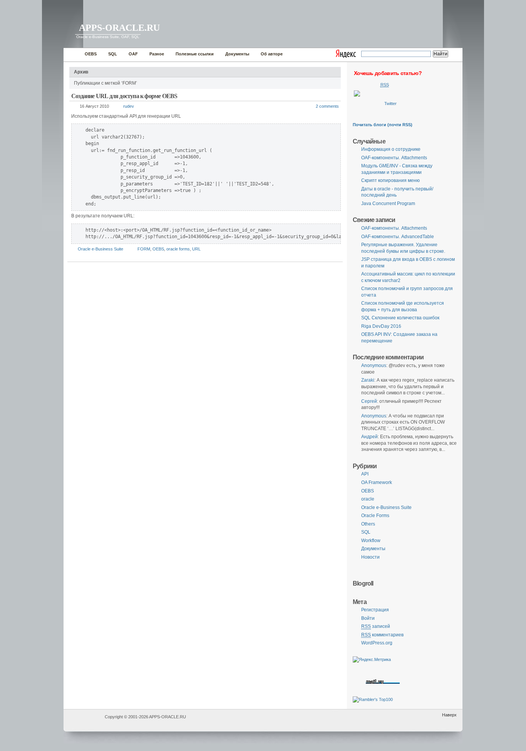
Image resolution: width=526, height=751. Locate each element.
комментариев (382, 635)
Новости (370, 557)
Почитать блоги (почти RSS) (382, 124)
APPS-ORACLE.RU (119, 28)
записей (375, 626)
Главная (72, 55)
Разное (156, 54)
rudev (128, 106)
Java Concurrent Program (388, 203)
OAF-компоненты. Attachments (394, 157)
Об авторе (272, 54)
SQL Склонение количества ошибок (400, 317)
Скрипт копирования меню (390, 180)
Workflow (370, 540)
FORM (143, 249)
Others (368, 524)
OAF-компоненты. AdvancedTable (397, 236)
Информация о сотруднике (390, 149)
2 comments (327, 106)
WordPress (83, 720)
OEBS (91, 54)
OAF (133, 54)
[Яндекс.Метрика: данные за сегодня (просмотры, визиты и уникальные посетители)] (372, 659)
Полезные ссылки (195, 54)
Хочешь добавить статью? (388, 73)
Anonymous (373, 365)
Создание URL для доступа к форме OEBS (124, 96)
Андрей (369, 436)
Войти (368, 618)
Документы (237, 54)
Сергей (369, 401)
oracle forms (178, 249)
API (365, 474)
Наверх (449, 715)
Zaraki (367, 380)
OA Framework (376, 482)
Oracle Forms (375, 515)
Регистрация (375, 609)
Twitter (390, 103)
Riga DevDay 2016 (381, 326)
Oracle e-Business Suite (100, 249)
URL (196, 249)
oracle (367, 499)
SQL (112, 54)
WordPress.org (376, 643)
